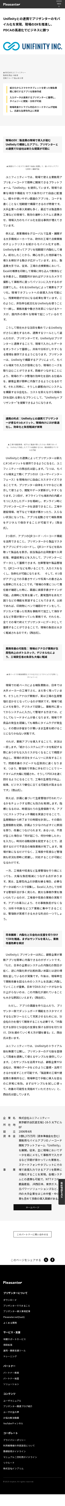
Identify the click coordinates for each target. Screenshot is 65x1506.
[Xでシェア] (46, 1260)
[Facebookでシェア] (52, 1260)
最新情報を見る (61, 1190)
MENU (59, 5)
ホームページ (32, 1207)
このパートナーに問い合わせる (32, 1234)
